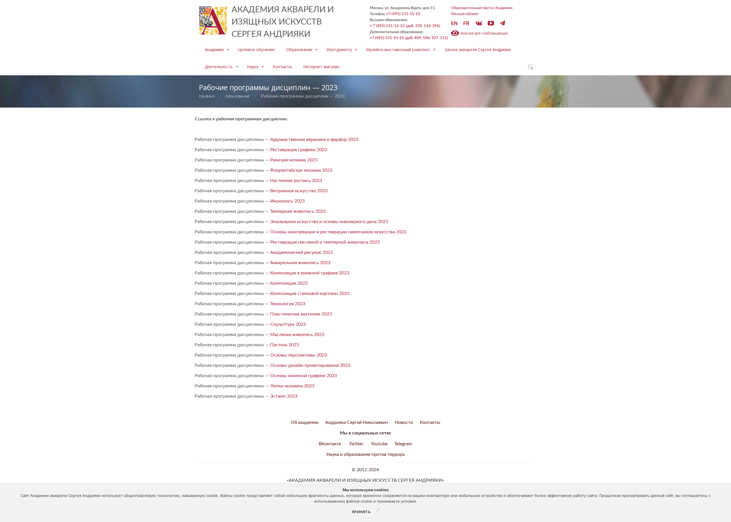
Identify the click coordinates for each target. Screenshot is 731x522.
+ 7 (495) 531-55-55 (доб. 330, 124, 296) (405, 26)
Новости (404, 422)
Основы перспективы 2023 (298, 355)
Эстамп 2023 (283, 396)
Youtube (379, 444)
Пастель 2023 (284, 345)
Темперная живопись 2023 (298, 211)
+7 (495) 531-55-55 (403, 14)
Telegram (403, 444)
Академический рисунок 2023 (301, 252)
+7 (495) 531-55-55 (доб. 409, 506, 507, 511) (409, 38)
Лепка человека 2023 (292, 386)
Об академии (304, 422)
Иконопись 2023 (287, 201)
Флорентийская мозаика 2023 (301, 170)
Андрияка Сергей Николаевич (356, 422)
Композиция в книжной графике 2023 (309, 273)
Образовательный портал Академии (481, 8)
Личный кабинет (465, 14)
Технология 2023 (287, 304)
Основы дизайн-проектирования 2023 (310, 365)
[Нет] (377, 510)
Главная (206, 96)
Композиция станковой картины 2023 (310, 293)
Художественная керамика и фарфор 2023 (314, 139)
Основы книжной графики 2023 (303, 375)
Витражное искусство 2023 (299, 191)
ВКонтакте (330, 444)
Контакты (430, 422)
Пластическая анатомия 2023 (301, 314)
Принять (361, 511)
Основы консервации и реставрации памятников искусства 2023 (338, 232)
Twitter (356, 444)
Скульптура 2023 (288, 324)
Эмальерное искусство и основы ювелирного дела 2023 (329, 221)
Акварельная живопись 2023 (300, 262)
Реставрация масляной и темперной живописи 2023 (325, 242)
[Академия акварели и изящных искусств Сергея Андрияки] (213, 18)
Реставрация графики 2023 (298, 149)
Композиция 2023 (289, 283)
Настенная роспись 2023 (296, 180)
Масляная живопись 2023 (297, 334)
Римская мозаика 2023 (294, 160)
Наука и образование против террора (365, 454)
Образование (237, 96)
